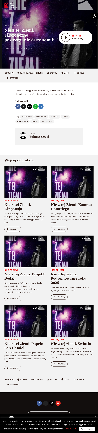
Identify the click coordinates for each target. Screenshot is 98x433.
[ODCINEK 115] (72, 181)
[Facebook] (39, 403)
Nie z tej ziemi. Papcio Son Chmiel (23, 345)
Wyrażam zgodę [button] (87, 429)
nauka (34, 121)
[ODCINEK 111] (72, 320)
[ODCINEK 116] (25, 181)
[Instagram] (51, 403)
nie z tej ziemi (47, 121)
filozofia (54, 117)
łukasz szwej (22, 121)
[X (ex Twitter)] (45, 403)
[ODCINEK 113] (72, 251)
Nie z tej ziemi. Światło (71, 343)
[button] (94, 16)
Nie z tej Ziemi (11, 25)
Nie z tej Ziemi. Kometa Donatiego (71, 206)
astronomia (41, 117)
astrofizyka (27, 117)
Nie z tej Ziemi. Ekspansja (17, 206)
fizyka (65, 117)
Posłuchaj (14, 229)
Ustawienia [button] (71, 428)
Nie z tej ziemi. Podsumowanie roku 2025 (68, 278)
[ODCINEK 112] (25, 320)
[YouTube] (58, 403)
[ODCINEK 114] (25, 251)
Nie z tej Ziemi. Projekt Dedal (24, 276)
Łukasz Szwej (15, 48)
